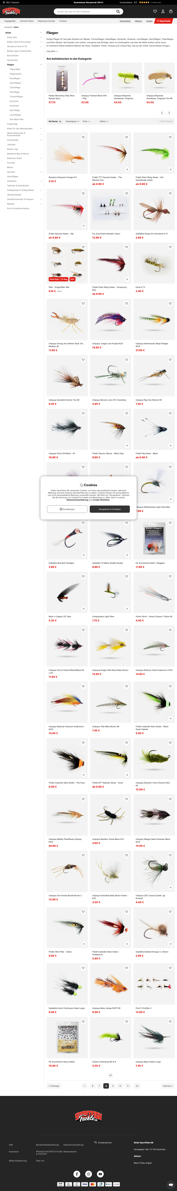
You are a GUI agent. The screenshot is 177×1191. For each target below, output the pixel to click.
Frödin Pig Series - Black (147, 453)
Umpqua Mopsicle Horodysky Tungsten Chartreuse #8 (123, 97)
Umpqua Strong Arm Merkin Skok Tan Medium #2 (66, 344)
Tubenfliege (15, 87)
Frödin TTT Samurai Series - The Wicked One (107, 178)
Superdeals (165, 21)
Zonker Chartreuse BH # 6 (104, 1062)
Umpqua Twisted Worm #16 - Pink (94, 97)
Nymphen (14, 101)
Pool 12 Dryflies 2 (144, 1008)
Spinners (11, 172)
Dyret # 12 (140, 287)
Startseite (8, 27)
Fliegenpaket (15, 74)
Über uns (40, 1160)
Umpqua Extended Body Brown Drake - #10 (110, 896)
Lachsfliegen (15, 115)
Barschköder (13, 55)
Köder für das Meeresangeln (19, 128)
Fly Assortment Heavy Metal (62, 1062)
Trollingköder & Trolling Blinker (20, 190)
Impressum (14, 1151)
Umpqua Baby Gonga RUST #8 (106, 1008)
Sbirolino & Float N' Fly (17, 46)
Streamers (14, 105)
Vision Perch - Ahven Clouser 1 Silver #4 (154, 616)
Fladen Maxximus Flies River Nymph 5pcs (62, 97)
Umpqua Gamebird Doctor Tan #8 (64, 400)
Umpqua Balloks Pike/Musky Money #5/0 (65, 840)
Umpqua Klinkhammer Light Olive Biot (153, 507)
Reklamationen (70, 1151)
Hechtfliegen (15, 83)
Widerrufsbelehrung (18, 1160)
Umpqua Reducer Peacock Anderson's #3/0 (66, 727)
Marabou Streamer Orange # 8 (63, 177)
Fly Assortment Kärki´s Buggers (150, 563)
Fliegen (10, 64)
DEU (12, 2)
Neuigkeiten (125, 21)
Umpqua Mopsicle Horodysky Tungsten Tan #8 (159, 97)
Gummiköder (13, 140)
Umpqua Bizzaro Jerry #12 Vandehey (109, 400)
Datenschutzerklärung (73, 1145)
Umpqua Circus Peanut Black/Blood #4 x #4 (66, 671)
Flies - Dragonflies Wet (59, 287)
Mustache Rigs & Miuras (18, 153)
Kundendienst (126, 2)
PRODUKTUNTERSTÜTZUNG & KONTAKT (49, 1152)
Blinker (10, 167)
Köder (16, 27)
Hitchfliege (14, 92)
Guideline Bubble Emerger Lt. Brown (152, 952)
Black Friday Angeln (143, 1163)
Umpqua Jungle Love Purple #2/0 (107, 343)
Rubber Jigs (12, 149)
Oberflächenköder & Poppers (20, 199)
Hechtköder (12, 60)
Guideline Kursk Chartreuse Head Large (67, 1008)
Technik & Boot (26, 21)
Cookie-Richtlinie (101, 500)
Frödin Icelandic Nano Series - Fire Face (67, 783)
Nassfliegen (15, 78)
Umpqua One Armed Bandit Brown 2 (65, 895)
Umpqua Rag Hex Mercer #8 (149, 400)
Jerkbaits (11, 144)
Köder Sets (12, 37)
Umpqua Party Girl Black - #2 (62, 453)
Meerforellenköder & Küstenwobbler (16, 134)
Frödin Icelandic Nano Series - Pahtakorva (105, 953)
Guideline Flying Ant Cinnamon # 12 (152, 233)
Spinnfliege (15, 110)
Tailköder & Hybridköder (18, 185)
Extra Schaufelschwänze (18, 208)
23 (137, 1086)
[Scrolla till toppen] (110, 1075)
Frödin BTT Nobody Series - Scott (107, 783)
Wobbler (11, 204)
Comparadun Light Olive (103, 616)
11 (128, 1086)
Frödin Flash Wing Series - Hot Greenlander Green (149, 178)
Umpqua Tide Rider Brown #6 (105, 726)
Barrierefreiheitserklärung (47, 1145)
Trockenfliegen (16, 96)
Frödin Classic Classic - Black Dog (107, 453)
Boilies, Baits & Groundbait (19, 42)
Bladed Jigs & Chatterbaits (19, 51)
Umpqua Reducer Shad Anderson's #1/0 (154, 670)
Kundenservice (105, 1142)
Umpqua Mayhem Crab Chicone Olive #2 (153, 784)
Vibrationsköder (14, 194)
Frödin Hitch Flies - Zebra (60, 952)
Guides (149, 21)
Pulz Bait (11, 163)
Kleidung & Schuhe (46, 21)
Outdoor (63, 21)
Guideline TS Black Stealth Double (107, 563)
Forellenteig (12, 124)
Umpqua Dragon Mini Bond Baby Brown (110, 670)
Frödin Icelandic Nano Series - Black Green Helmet (152, 727)
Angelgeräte (9, 21)
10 (120, 1086)
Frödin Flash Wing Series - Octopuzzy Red (109, 288)
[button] (154, 2)
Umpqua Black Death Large (148, 1062)
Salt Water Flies (17, 119)
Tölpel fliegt (15, 69)
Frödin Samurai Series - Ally (61, 233)
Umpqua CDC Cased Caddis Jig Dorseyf (150, 896)
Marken (138, 21)
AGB (11, 1145)
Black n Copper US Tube (60, 616)
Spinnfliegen (12, 176)
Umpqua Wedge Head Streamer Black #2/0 (153, 840)
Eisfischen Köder (14, 158)
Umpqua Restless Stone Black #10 (108, 839)
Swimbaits (11, 181)
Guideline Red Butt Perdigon (61, 563)
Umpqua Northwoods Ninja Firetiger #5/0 (152, 344)
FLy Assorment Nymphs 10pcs (106, 233)
